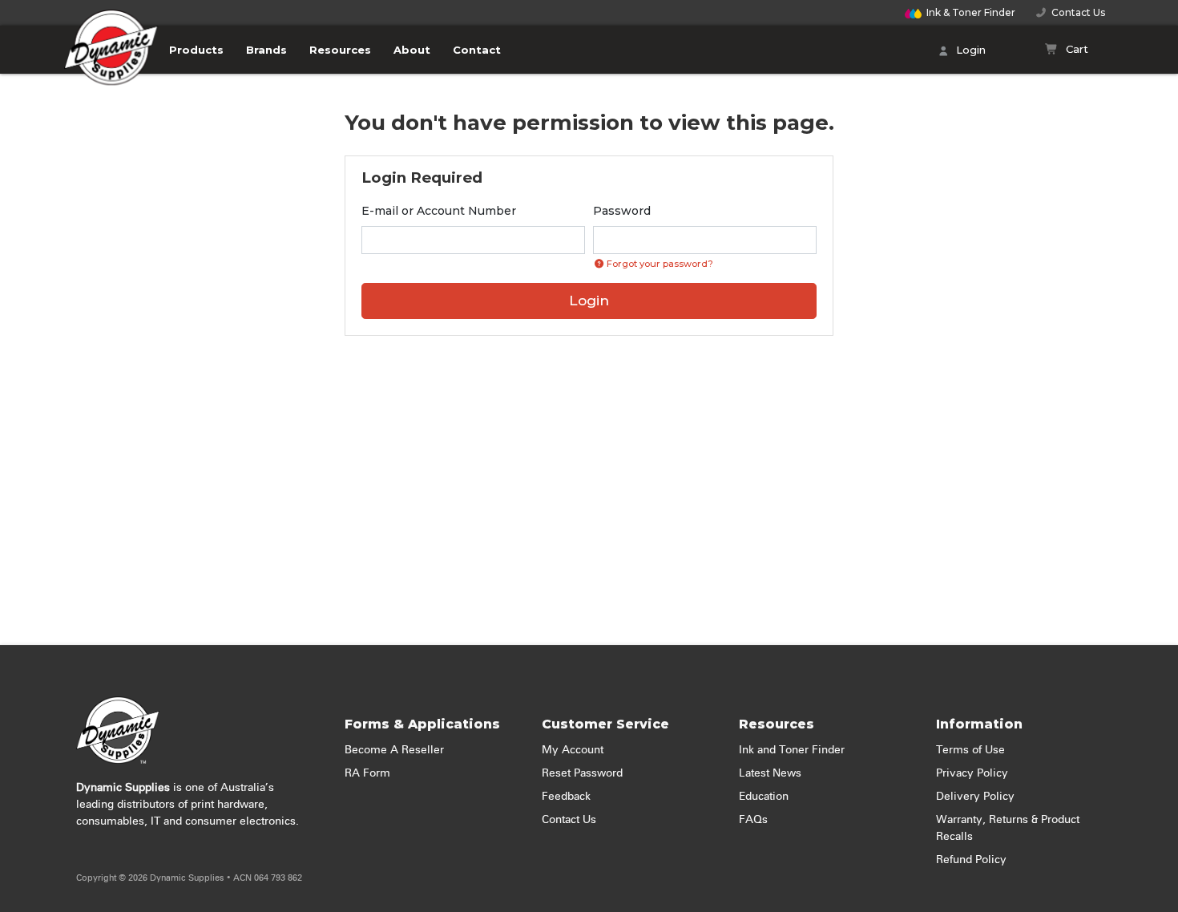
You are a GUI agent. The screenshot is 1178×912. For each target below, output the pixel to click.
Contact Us (1076, 12)
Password (622, 211)
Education (764, 796)
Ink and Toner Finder (792, 750)
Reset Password (582, 773)
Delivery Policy (975, 796)
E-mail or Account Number (438, 211)
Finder (970, 12)
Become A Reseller (394, 750)
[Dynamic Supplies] (111, 62)
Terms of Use (970, 750)
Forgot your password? (658, 263)
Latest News (770, 773)
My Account (572, 750)
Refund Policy (971, 860)
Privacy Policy (972, 773)
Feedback (566, 796)
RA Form (367, 773)
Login (969, 49)
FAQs (753, 819)
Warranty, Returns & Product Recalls (1007, 828)
